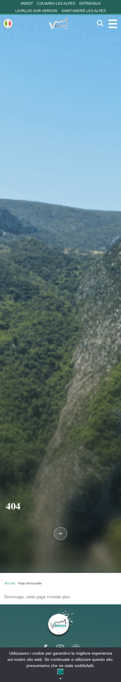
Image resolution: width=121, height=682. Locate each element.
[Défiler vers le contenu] (60, 532)
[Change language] (8, 23)
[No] (60, 678)
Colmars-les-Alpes (56, 3)
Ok (60, 671)
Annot (27, 3)
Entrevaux (90, 3)
